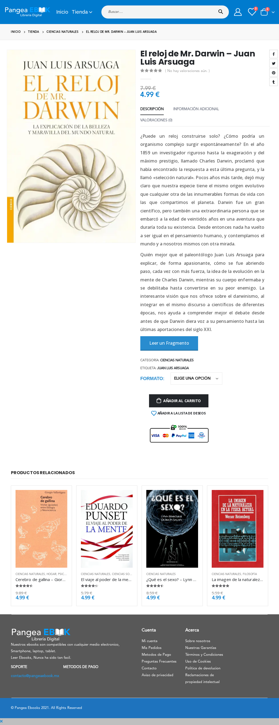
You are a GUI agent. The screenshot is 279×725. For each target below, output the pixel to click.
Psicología (66, 574)
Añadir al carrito (182, 400)
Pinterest (273, 72)
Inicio (62, 12)
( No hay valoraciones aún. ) (187, 71)
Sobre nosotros (197, 641)
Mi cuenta (149, 641)
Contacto (149, 668)
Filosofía (250, 574)
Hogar (51, 574)
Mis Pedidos (152, 648)
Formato (151, 378)
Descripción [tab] (152, 109)
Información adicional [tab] (196, 109)
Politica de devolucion (202, 668)
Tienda (80, 12)
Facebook (273, 54)
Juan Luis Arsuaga (173, 368)
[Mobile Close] (1, 721)
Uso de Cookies (198, 661)
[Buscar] (222, 10)
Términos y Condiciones (204, 655)
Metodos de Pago (156, 655)
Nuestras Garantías (200, 648)
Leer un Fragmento (169, 343)
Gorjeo (273, 63)
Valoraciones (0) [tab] (156, 120)
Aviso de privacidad (157, 675)
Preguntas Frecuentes (159, 661)
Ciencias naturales (177, 360)
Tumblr (273, 81)
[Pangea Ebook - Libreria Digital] (27, 12)
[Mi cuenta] (238, 12)
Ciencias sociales (125, 574)
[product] (41, 529)
